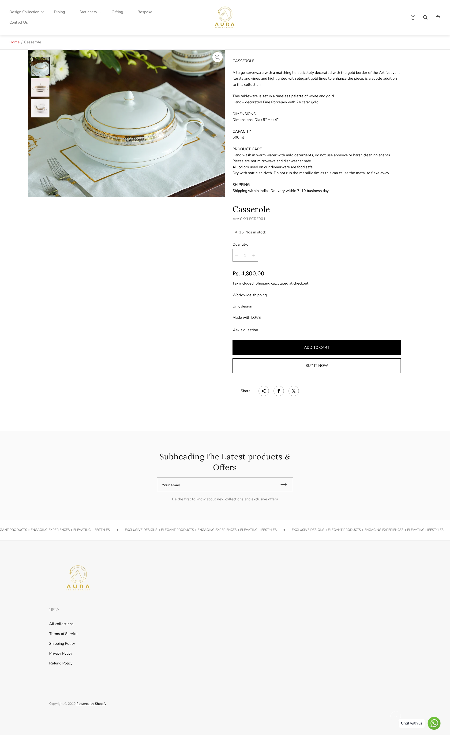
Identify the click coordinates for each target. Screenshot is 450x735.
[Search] (425, 17)
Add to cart (317, 347)
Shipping (262, 283)
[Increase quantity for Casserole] (254, 255)
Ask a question (245, 330)
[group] (40, 66)
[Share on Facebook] (279, 391)
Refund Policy (60, 663)
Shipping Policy (62, 643)
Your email (171, 485)
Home (14, 42)
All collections (61, 623)
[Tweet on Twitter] (294, 391)
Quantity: (240, 244)
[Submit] (285, 484)
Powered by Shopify (91, 703)
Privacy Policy (60, 653)
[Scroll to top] (395, 716)
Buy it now (316, 365)
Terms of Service (63, 633)
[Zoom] (217, 57)
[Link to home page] (77, 578)
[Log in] (413, 17)
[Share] (264, 391)
